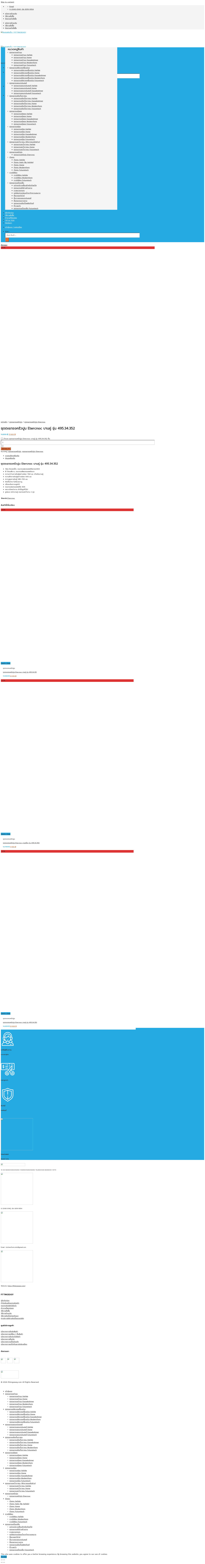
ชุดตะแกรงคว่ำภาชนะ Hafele (24, 144)
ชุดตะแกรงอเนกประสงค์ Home (25, 88)
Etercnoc (11, 498)
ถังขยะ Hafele (19, 160)
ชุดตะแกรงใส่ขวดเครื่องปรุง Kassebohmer (30, 75)
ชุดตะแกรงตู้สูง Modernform (25, 137)
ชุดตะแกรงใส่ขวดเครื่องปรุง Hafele (27, 70)
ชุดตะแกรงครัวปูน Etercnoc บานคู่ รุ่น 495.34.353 (20, 1022)
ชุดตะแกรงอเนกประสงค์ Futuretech (27, 93)
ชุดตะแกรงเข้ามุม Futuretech (25, 65)
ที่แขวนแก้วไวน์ (19, 195)
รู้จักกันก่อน (9, 212)
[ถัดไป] (4, 1562)
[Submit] (7, 240)
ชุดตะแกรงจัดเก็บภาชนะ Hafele (25, 98)
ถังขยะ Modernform (22, 167)
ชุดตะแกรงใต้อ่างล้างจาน (23, 188)
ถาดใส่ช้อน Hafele (21, 175)
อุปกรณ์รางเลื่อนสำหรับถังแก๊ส (25, 185)
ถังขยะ (11, 157)
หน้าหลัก (4, 422)
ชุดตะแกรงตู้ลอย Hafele (23, 114)
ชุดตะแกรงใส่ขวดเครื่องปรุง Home (26, 73)
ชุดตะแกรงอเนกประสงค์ (18, 83)
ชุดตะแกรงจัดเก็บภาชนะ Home (25, 103)
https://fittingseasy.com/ (16, 1286)
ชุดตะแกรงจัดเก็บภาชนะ (18, 96)
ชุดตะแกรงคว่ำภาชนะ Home (24, 147)
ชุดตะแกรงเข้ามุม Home (23, 57)
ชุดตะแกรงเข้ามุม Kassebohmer (26, 60)
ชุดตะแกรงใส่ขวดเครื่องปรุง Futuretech (29, 80)
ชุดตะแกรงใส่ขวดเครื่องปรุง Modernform (29, 78)
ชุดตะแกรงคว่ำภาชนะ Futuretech (26, 149)
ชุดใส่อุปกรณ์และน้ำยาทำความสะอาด (27, 193)
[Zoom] (4, 382)
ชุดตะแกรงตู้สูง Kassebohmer (25, 134)
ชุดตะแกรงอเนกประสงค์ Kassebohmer (28, 91)
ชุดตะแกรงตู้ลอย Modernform (25, 121)
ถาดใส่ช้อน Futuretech (22, 180)
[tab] (80, 456)
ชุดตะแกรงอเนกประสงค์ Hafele (25, 85)
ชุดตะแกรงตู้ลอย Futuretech (25, 124)
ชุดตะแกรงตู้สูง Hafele (22, 129)
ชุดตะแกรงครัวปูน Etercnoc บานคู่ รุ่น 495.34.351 (20, 672)
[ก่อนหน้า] (2, 1562)
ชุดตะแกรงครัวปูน (15, 152)
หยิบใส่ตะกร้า (6, 449)
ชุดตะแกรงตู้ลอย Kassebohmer (26, 119)
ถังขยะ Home (19, 165)
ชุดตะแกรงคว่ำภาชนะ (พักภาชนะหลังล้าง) (24, 142)
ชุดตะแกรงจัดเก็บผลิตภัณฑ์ (24, 203)
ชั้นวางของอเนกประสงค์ (22, 198)
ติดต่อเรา (8, 223)
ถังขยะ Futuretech (21, 170)
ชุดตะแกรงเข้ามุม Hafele (23, 55)
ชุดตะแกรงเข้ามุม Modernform (25, 62)
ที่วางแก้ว (17, 206)
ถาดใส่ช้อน (13, 172)
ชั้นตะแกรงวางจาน (20, 201)
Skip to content (7, 2)
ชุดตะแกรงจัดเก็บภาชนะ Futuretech (27, 108)
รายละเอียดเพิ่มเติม (12, 456)
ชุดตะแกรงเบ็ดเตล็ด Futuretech (26, 208)
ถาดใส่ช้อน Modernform (23, 178)
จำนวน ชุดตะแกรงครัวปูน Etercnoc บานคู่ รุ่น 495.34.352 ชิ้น (27, 438)
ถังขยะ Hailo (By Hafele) (23, 162)
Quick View (5, 663)
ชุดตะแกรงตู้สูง (15, 126)
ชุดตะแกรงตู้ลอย (15, 111)
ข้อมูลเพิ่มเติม (10, 458)
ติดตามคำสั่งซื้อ (11, 18)
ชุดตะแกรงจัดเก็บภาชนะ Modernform (28, 106)
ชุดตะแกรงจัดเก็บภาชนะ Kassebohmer (28, 101)
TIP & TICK (10, 220)
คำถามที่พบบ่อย (11, 218)
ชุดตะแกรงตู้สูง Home (22, 131)
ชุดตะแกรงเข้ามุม (15, 52)
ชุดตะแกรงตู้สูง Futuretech (24, 139)
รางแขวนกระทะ (19, 190)
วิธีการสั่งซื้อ (9, 16)
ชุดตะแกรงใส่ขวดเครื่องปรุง (19, 68)
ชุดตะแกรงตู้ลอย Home (22, 116)
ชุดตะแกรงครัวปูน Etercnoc (24, 154)
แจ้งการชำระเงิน (11, 13)
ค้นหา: (7, 231)
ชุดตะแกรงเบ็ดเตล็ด (16, 183)
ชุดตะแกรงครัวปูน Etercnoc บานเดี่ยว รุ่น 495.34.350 (21, 843)
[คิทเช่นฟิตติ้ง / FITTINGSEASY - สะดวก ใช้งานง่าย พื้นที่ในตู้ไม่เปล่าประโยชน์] (18, 45)
